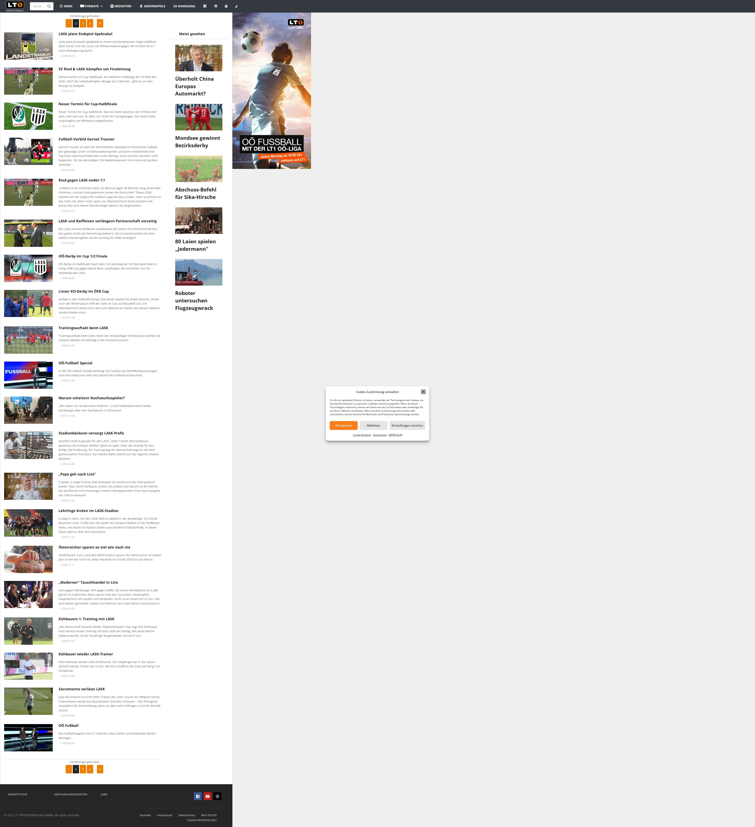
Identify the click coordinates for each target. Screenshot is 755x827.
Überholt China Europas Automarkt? (194, 86)
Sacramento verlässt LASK (82, 689)
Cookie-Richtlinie (362, 435)
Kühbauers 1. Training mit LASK (86, 618)
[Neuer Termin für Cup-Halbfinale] (28, 116)
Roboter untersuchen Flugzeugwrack (194, 300)
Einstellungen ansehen (407, 425)
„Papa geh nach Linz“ (77, 474)
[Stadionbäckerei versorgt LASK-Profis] (28, 445)
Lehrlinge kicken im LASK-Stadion (88, 510)
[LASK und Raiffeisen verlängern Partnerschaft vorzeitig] (28, 233)
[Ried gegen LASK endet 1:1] (28, 192)
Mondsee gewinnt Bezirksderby (197, 141)
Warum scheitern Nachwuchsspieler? (92, 398)
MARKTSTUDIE (17, 794)
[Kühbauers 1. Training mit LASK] (28, 631)
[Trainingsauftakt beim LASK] (28, 340)
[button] (423, 392)
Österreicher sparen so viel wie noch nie (94, 547)
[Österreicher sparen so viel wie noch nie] (28, 559)
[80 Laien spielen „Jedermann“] (198, 220)
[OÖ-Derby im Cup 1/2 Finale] (28, 268)
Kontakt (145, 815)
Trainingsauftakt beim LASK (83, 327)
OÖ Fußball (69, 725)
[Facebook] (198, 796)
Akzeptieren (343, 425)
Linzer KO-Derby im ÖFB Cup (84, 291)
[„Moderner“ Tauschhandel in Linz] (28, 594)
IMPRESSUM (395, 435)
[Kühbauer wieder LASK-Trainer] (28, 666)
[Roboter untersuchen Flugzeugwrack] (198, 272)
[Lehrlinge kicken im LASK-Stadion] (28, 523)
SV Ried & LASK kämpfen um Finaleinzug (95, 69)
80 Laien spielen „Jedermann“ (195, 245)
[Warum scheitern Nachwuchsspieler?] (28, 410)
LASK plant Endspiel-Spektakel (85, 33)
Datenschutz (380, 435)
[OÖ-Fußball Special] (28, 375)
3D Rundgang (184, 6)
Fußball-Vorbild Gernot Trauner (87, 139)
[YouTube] (208, 796)
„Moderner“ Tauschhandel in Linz (88, 582)
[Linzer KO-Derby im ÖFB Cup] (28, 303)
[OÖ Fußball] (28, 737)
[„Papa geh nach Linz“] (28, 486)
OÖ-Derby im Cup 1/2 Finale (83, 256)
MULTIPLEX (209, 815)
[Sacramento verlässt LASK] (28, 701)
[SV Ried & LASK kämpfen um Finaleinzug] (28, 81)
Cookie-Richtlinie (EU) (202, 820)
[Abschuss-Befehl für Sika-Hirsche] (198, 169)
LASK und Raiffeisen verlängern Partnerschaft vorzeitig (108, 221)
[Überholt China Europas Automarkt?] (198, 58)
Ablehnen (373, 425)
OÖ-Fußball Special (75, 363)
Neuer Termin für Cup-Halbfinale (88, 104)
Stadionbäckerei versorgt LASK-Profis (91, 433)
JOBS (104, 794)
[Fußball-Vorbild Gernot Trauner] (28, 151)
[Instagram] (217, 796)
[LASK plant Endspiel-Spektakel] (28, 46)
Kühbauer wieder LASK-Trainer (86, 654)
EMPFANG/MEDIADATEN (70, 794)
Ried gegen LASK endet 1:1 (82, 180)
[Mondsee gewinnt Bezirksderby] (198, 117)
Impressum (164, 815)
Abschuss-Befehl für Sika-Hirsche (195, 193)
